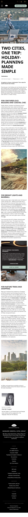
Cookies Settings (14, 263)
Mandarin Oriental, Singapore (8, 303)
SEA (21, 209)
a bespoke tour (21, 122)
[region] (14, 258)
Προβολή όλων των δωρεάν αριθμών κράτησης (14, 437)
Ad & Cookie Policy (12, 259)
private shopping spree (18, 125)
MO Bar (18, 330)
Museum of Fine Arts (11, 230)
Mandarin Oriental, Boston (7, 227)
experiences (4, 335)
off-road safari (6, 141)
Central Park (18, 204)
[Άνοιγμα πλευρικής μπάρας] (2, 5)
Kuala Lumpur (14, 315)
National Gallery (15, 297)
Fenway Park (4, 231)
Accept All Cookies (14, 267)
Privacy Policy (20, 259)
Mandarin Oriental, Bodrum (9, 138)
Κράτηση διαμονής (20, 6)
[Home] (6, 6)
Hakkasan (18, 144)
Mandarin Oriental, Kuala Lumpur (9, 326)
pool (5, 216)
